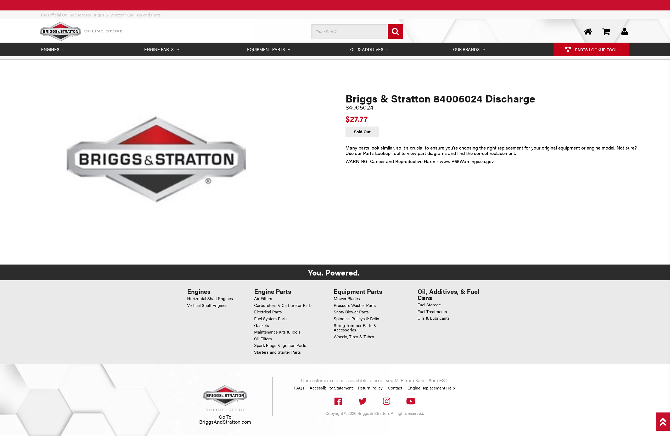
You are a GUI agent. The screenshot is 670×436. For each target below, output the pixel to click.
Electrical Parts (268, 312)
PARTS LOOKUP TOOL (596, 49)
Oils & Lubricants (433, 318)
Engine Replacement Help (431, 388)
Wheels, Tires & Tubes (354, 337)
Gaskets (261, 325)
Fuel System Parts (271, 318)
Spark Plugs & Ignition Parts (280, 345)
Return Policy (370, 388)
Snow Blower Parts (351, 312)
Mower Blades (347, 298)
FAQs (299, 388)
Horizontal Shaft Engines (210, 298)
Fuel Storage (429, 305)
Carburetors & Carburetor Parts (283, 305)
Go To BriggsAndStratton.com (225, 419)
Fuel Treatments (432, 311)
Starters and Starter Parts (277, 352)
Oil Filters (263, 339)
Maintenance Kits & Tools (277, 332)
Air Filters (263, 298)
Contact (395, 388)
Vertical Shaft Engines (207, 305)
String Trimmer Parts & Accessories (355, 327)
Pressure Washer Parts (355, 305)
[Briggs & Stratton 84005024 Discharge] (156, 159)
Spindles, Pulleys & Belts (356, 318)
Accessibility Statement (331, 388)
